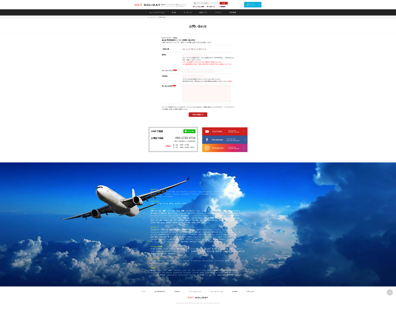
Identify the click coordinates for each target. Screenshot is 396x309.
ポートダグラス (185, 194)
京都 (197, 220)
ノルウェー (161, 239)
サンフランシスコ (196, 261)
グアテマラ (229, 275)
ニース (215, 239)
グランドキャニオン (207, 261)
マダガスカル (155, 253)
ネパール (223, 215)
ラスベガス (186, 261)
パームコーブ (195, 194)
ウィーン (181, 232)
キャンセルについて (195, 291)
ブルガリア (222, 239)
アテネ (221, 232)
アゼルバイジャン (175, 230)
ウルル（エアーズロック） (205, 191)
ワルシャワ (170, 241)
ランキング (188, 12)
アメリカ (153, 261)
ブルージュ (154, 241)
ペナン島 (227, 213)
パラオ (184, 203)
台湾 (152, 211)
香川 (237, 220)
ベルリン (205, 237)
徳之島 (181, 222)
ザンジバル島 (224, 249)
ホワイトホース (165, 263)
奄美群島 (168, 222)
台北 (156, 211)
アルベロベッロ (155, 232)
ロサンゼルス (170, 261)
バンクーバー (240, 261)
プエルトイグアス (155, 272)
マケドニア (193, 241)
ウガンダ (218, 251)
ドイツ (189, 237)
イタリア (199, 230)
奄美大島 (174, 222)
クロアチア (161, 234)
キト (207, 275)
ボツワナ (163, 253)
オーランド (179, 261)
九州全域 (153, 222)
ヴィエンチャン (165, 218)
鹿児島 (163, 222)
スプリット (185, 234)
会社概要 (234, 291)
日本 (205, 218)
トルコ (219, 237)
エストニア (164, 232)
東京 (238, 218)
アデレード (169, 194)
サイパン (178, 203)
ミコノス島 (238, 232)
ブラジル (162, 275)
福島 (228, 218)
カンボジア (185, 215)
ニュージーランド (227, 194)
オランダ (197, 232)
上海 (192, 218)
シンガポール (162, 213)
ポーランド (161, 241)
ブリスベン (161, 194)
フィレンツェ (217, 230)
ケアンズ (164, 191)
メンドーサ (195, 272)
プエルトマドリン (219, 272)
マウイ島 (165, 203)
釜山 (173, 211)
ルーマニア (217, 241)
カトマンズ (230, 215)
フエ (159, 215)
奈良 (205, 220)
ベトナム (234, 213)
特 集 (174, 12)
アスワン (187, 251)
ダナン (170, 215)
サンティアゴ (233, 272)
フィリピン (198, 218)
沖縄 (203, 222)
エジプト (167, 251)
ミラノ (210, 230)
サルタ (202, 272)
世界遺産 (233, 12)
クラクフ (176, 241)
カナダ (227, 261)
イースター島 (154, 275)
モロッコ (232, 249)
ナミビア (234, 251)
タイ (169, 213)
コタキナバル (211, 213)
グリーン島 (172, 191)
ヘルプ (143, 291)
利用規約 (177, 291)
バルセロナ (226, 234)
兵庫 (201, 220)
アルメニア (164, 230)
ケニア (166, 249)
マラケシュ (240, 249)
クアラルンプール (201, 213)
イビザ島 (233, 234)
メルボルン (235, 191)
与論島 (193, 222)
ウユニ (165, 270)
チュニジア (210, 251)
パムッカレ (154, 239)
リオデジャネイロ (172, 275)
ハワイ (153, 203)
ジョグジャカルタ (213, 211)
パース (241, 191)
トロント (233, 261)
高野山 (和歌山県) (212, 220)
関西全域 (188, 220)
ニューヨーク (161, 261)
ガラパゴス (213, 275)
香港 (182, 211)
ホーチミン (154, 215)
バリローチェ (208, 272)
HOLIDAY (148, 5)
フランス (205, 239)
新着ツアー (203, 12)
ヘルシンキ (197, 239)
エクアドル (200, 275)
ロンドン (192, 230)
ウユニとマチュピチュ (221, 270)
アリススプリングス (214, 194)
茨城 (161, 220)
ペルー (170, 270)
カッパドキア (237, 237)
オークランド (238, 194)
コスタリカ (220, 275)
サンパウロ (192, 275)
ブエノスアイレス (167, 272)
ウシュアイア (187, 272)
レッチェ (233, 230)
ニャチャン (177, 215)
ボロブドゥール (224, 211)
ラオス (237, 215)
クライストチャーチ (156, 196)
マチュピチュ (177, 270)
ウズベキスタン (235, 211)
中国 (184, 218)
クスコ (184, 270)
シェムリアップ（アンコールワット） (200, 215)
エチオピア (171, 253)
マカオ (179, 218)
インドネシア (190, 211)
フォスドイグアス (183, 275)
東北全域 (222, 218)
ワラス (204, 270)
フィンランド (180, 239)
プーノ (199, 270)
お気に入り (212, 6)
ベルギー (230, 239)
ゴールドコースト (219, 191)
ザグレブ (178, 234)
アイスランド (155, 230)
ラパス (159, 270)
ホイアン (164, 215)
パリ (210, 239)
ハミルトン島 (203, 194)
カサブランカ (159, 251)
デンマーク (182, 237)
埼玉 (157, 220)
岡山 (226, 220)
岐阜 (183, 220)
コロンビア (238, 275)
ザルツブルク (189, 232)
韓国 (164, 211)
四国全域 (231, 220)
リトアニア (209, 241)
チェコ (170, 237)
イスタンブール (227, 237)
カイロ (174, 251)
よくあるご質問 (199, 6)
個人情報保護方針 (160, 291)
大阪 (193, 220)
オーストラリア (156, 191)
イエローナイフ (155, 263)
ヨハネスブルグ (190, 249)
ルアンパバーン (155, 218)
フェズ (152, 251)
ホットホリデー (151, 17)
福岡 (158, 222)
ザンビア (207, 249)
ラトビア (201, 241)
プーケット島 (182, 213)
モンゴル (153, 213)
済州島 (178, 211)
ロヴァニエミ (189, 239)
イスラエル (201, 251)
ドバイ (153, 249)
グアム (171, 203)
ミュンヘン (213, 237)
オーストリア (173, 232)
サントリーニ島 (228, 232)
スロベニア (162, 237)
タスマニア (154, 194)
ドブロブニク (170, 234)
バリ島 (197, 211)
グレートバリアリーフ (182, 191)
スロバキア (154, 237)
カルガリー (174, 263)
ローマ (205, 230)
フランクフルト (197, 237)
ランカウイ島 (220, 213)
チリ (226, 272)
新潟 (175, 220)
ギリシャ (215, 232)
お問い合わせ (251, 291)
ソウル (169, 211)
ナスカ (194, 270)
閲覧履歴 (222, 6)
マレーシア (191, 213)
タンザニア (215, 249)
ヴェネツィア (226, 230)
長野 (179, 220)
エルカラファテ (177, 272)
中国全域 (221, 220)
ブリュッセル (238, 239)
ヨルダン (194, 251)
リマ (189, 270)
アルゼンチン (234, 270)
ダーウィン (176, 194)
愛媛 (241, 220)
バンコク (174, 213)
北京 (188, 218)
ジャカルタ (204, 211)
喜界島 (198, 222)
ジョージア (193, 234)
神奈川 (152, 220)
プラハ (175, 237)
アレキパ (209, 270)
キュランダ (193, 191)
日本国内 (211, 218)
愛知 (171, 220)
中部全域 (166, 220)
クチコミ (218, 12)
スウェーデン (202, 234)
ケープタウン (199, 249)
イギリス (185, 230)
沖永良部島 (187, 222)
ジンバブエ (226, 251)
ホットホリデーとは (157, 12)
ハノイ (241, 213)
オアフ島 (158, 203)
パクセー (173, 218)
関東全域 (233, 218)
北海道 (217, 218)
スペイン (211, 234)
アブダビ (159, 249)
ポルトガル (184, 241)
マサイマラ (172, 249)
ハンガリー (170, 239)
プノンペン (215, 215)
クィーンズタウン (168, 196)
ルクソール (180, 251)
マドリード (219, 234)
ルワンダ (241, 251)
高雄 (160, 211)
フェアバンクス (219, 261)
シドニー (227, 191)
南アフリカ (180, 249)
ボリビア (153, 270)
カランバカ (154, 234)
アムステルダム (206, 232)
